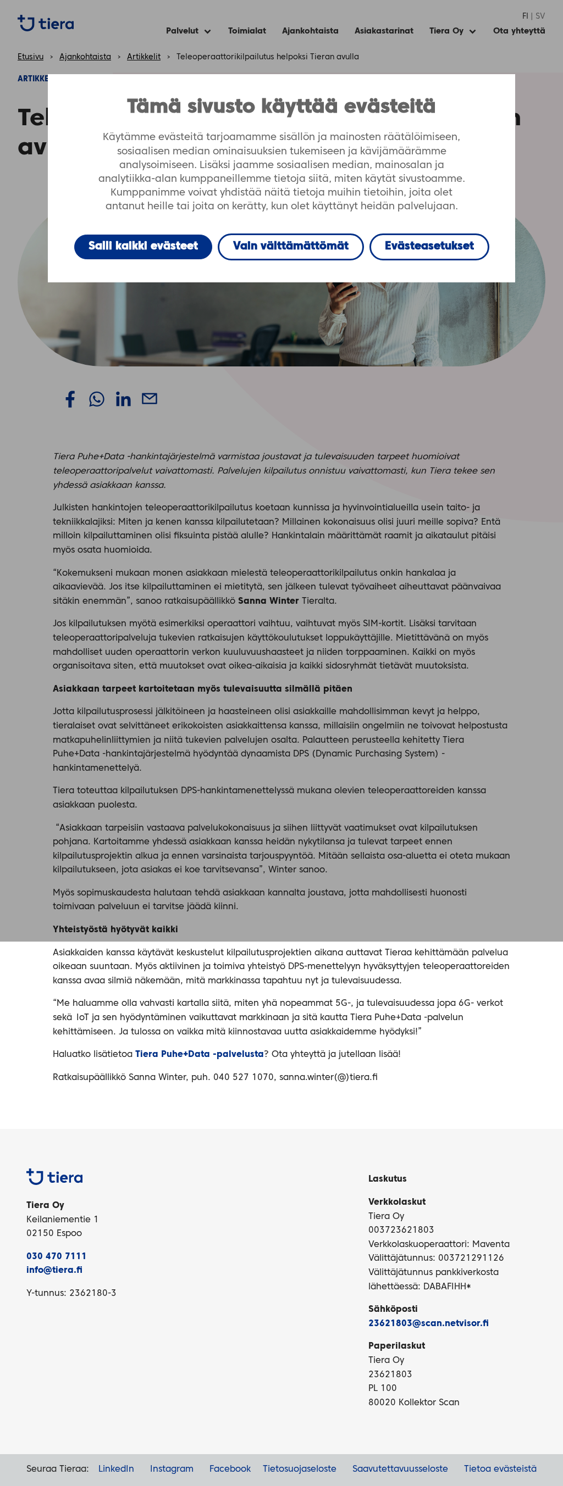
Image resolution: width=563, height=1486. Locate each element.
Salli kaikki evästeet (143, 246)
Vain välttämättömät (291, 246)
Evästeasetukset (429, 246)
